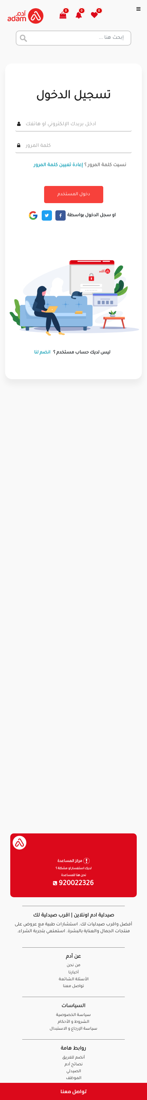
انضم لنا (42, 352)
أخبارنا (73, 973)
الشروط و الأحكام (73, 1022)
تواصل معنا (74, 1091)
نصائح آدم (74, 1065)
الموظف (73, 1078)
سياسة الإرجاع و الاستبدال (73, 1029)
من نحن (73, 965)
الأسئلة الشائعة (74, 980)
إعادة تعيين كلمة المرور (58, 165)
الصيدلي (73, 1071)
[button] (82, 16)
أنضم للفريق (73, 1058)
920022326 (75, 884)
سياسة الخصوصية (73, 1015)
